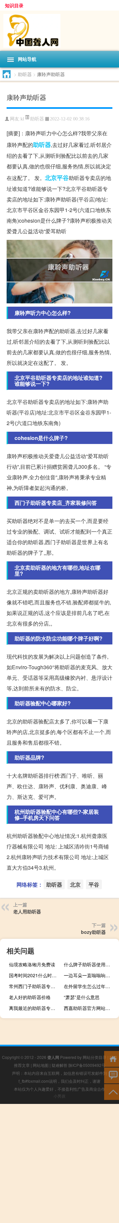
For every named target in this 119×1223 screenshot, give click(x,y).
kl (22, 118)
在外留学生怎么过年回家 (89, 986)
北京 (51, 177)
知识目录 (14, 5)
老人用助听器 (27, 911)
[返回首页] (111, 1058)
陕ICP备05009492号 (86, 1065)
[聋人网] (59, 31)
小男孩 (59, 1096)
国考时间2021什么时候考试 (35, 975)
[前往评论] (111, 1075)
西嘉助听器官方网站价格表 (90, 1008)
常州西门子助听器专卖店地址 (35, 986)
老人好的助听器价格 (30, 997)
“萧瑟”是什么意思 (81, 997)
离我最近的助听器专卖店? (35, 1008)
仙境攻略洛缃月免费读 (32, 964)
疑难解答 (59, 1065)
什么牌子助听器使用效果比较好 (90, 964)
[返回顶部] (111, 1091)
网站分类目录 (94, 1057)
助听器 (25, 74)
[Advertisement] (59, 1163)
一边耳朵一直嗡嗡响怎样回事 (90, 975)
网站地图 (41, 1065)
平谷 (63, 177)
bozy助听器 (93, 932)
